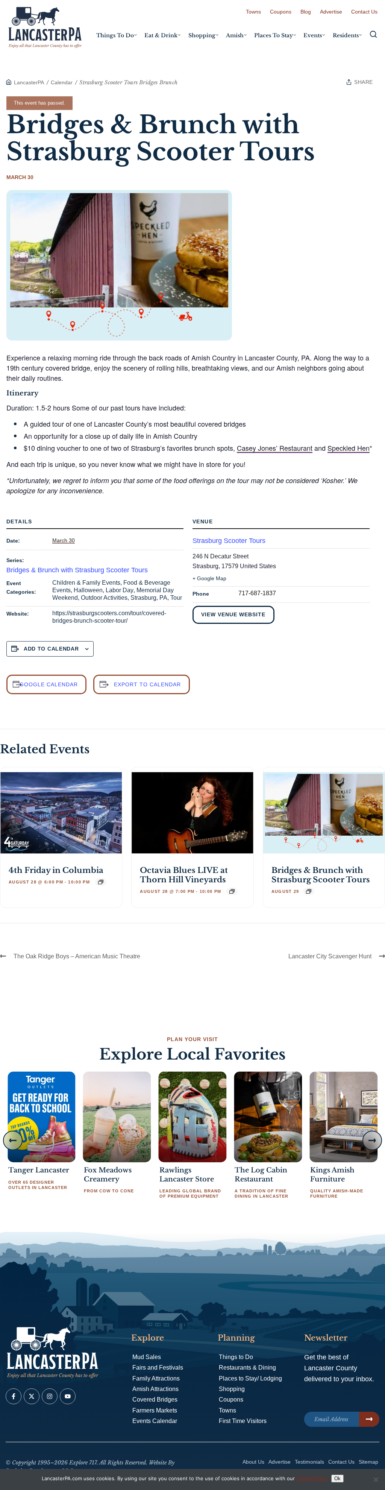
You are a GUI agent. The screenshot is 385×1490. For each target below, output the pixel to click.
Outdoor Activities (104, 597)
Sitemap (368, 1462)
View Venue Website (233, 614)
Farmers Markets (154, 1410)
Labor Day (119, 590)
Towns (253, 12)
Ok (337, 1478)
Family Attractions (156, 1378)
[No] (375, 1479)
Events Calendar (154, 1421)
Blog (305, 12)
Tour (176, 597)
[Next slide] (372, 1140)
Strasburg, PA (148, 597)
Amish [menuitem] (235, 35)
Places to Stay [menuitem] (273, 35)
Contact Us (364, 12)
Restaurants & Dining (247, 1367)
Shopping (232, 1389)
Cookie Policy (311, 1478)
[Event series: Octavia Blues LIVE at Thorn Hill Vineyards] (232, 891)
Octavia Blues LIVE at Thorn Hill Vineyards (184, 875)
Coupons (280, 12)
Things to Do (236, 1357)
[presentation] (61, 812)
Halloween (88, 590)
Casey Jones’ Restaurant (274, 448)
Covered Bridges (154, 1399)
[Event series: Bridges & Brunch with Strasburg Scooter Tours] (308, 891)
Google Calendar (49, 684)
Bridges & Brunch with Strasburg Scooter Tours (77, 570)
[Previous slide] (13, 1140)
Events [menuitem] (312, 35)
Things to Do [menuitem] (115, 35)
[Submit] (369, 1419)
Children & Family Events (86, 582)
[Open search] (373, 34)
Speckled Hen (348, 448)
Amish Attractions (155, 1389)
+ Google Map (209, 578)
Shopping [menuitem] (201, 35)
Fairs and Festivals (157, 1367)
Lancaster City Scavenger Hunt (329, 956)
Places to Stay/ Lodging (250, 1378)
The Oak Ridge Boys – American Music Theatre (77, 956)
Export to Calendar (147, 684)
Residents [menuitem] (346, 35)
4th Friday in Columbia (56, 870)
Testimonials (309, 1462)
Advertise (331, 12)
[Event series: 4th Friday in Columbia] (100, 882)
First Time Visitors (243, 1421)
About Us (253, 1462)
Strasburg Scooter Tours (228, 540)
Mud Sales (146, 1357)
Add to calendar (51, 649)
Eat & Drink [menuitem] (160, 35)
